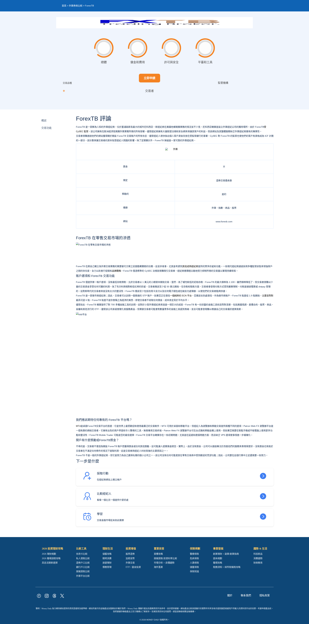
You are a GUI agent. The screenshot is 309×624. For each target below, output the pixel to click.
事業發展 (218, 548)
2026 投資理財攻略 (52, 548)
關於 (229, 595)
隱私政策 (264, 595)
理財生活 (108, 548)
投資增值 (131, 548)
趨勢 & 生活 (260, 548)
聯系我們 (246, 595)
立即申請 (149, 78)
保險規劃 (195, 548)
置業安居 (159, 548)
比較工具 (81, 548)
